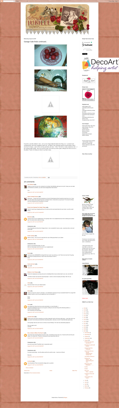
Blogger (65, 397)
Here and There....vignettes (89, 371)
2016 (85, 313)
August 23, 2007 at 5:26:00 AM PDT (35, 192)
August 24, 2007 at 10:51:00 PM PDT (36, 312)
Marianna (30, 216)
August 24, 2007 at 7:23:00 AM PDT (35, 239)
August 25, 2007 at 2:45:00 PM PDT (35, 356)
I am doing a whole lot (89, 356)
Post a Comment (29, 367)
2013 (85, 319)
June (86, 382)
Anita (29, 282)
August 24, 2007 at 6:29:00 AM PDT (35, 231)
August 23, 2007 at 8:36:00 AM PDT (35, 203)
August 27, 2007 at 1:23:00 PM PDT (35, 365)
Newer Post (26, 370)
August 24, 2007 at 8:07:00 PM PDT (35, 286)
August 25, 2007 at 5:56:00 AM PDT (35, 328)
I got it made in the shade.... (89, 377)
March (86, 386)
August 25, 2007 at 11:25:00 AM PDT (36, 346)
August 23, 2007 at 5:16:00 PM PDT (35, 221)
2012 (85, 321)
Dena (29, 291)
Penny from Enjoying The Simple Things (37, 207)
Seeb (29, 304)
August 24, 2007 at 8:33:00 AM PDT (35, 248)
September (87, 338)
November (87, 334)
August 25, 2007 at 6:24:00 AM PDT (35, 338)
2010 (85, 325)
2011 (85, 323)
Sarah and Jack (31, 264)
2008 (85, 329)
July (86, 380)
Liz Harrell (30, 361)
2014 (85, 317)
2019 (85, 308)
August (86, 340)
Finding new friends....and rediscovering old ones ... (89, 360)
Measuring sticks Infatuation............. (89, 364)
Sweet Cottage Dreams (33, 196)
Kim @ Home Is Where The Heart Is (36, 333)
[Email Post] (49, 177)
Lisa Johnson (31, 184)
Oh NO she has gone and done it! (89, 342)
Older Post (74, 370)
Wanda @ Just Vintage (33, 272)
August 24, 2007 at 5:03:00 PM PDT (35, 278)
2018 (85, 310)
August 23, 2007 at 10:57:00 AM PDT (36, 212)
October (86, 336)
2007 (85, 331)
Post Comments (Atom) (35, 372)
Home (51, 370)
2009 (85, 327)
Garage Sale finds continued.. (89, 348)
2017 (85, 312)
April (86, 384)
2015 (85, 315)
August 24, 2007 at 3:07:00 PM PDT (35, 259)
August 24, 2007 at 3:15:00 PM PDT (35, 267)
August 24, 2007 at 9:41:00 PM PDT (35, 300)
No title (86, 366)
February (87, 388)
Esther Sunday (31, 235)
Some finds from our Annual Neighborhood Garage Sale (89, 352)
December (87, 332)
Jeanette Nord (31, 316)
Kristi (29, 253)
